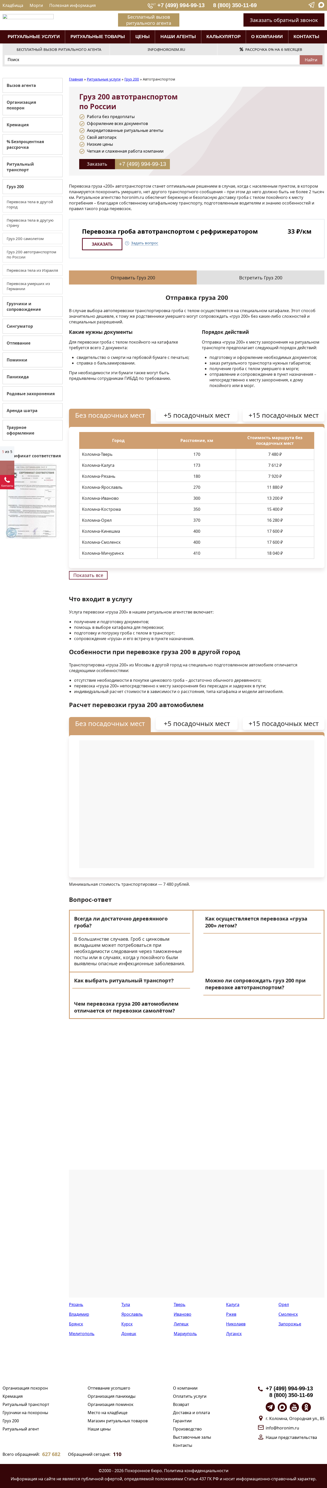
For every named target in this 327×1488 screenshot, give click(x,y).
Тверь (179, 1304)
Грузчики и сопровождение (24, 306)
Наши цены (99, 1429)
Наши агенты (178, 36)
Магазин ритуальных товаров (118, 1421)
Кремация (18, 125)
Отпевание (18, 343)
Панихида (18, 377)
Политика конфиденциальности (196, 1470)
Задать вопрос (144, 242)
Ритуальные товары (98, 36)
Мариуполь (185, 1333)
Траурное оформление (20, 430)
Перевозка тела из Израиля (32, 270)
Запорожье (289, 1324)
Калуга (232, 1304)
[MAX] (321, 6)
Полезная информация (72, 5)
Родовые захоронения (31, 393)
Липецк (181, 1324)
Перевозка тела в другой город (30, 204)
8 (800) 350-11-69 (235, 5)
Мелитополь (82, 1333)
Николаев (236, 1324)
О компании (267, 36)
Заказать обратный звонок (284, 20)
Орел (283, 1304)
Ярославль (132, 1314)
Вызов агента (21, 85)
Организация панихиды (111, 1396)
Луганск (234, 1333)
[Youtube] (294, 1407)
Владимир (79, 1314)
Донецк (128, 1333)
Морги (36, 5)
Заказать (97, 164)
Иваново (182, 1314)
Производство (187, 1429)
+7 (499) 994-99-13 (181, 5)
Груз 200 (15, 186)
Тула (125, 1304)
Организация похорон (21, 105)
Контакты (306, 36)
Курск (127, 1324)
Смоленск (288, 1314)
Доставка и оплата (191, 1412)
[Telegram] (312, 6)
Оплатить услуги (189, 1396)
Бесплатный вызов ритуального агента (148, 20)
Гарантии (182, 1421)
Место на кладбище (107, 1412)
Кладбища (13, 5)
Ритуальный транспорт (20, 167)
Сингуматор (20, 326)
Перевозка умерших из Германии (28, 286)
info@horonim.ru (282, 1428)
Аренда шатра (22, 410)
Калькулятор (223, 36)
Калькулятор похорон (7, 468)
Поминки (17, 360)
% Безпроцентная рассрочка (25, 144)
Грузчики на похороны (25, 1412)
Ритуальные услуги (34, 36)
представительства (297, 1437)
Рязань (76, 1304)
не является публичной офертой (89, 1479)
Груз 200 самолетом (25, 238)
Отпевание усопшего (109, 1388)
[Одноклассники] (306, 1407)
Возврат (181, 1404)
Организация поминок (110, 1404)
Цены (142, 36)
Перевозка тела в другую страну (30, 223)
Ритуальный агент (21, 1429)
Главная (76, 79)
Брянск (76, 1324)
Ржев (231, 1314)
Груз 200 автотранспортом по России (31, 254)
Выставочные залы (192, 1437)
